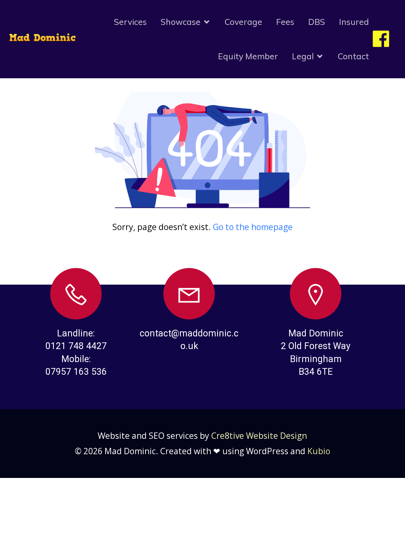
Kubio (318, 451)
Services (130, 22)
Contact (353, 56)
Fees (285, 22)
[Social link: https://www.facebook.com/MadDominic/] (384, 39)
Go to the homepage (253, 226)
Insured (354, 22)
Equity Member (248, 56)
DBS (316, 22)
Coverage (243, 22)
